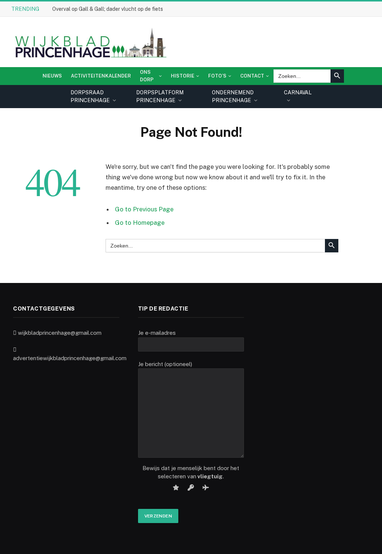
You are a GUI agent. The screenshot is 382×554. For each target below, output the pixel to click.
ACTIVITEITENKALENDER (101, 76)
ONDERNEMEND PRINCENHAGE (233, 96)
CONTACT (252, 76)
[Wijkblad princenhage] (89, 42)
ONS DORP (147, 75)
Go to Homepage (140, 222)
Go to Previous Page (144, 209)
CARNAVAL (297, 92)
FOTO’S (217, 76)
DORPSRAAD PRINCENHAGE (90, 96)
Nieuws (52, 76)
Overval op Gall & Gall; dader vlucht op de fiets (107, 9)
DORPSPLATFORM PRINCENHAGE (160, 96)
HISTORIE (182, 76)
